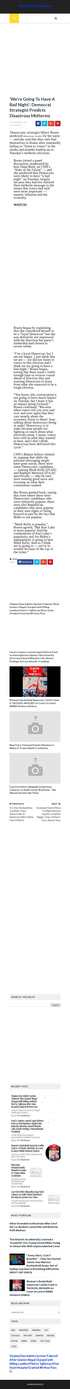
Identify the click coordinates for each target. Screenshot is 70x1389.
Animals (36, 1330)
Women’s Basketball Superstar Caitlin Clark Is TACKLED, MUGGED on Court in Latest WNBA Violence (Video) (34, 703)
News (12, 562)
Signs (33, 1341)
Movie (14, 1341)
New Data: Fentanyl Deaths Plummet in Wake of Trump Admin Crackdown (32, 746)
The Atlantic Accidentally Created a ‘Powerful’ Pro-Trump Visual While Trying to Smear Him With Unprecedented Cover (35, 1243)
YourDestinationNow (35, 6)
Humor (39, 1335)
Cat (46, 1330)
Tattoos (45, 1341)
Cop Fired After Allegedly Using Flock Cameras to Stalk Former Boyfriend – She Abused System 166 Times (33, 789)
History (28, 1335)
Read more (25, 1115)
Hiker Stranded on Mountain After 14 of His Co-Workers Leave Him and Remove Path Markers (34, 1227)
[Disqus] (35, 870)
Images (50, 1335)
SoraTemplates (35, 1384)
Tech (13, 1346)
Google (15, 1335)
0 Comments (16, 125)
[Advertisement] (35, 61)
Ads (13, 1330)
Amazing (23, 1330)
